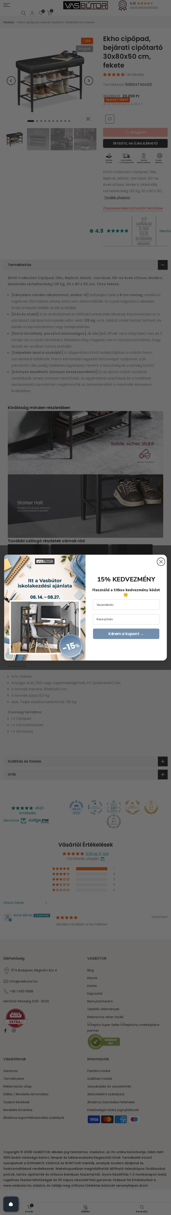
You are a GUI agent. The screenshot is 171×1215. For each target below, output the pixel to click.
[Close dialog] (161, 562)
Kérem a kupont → (126, 633)
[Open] (10, 1204)
